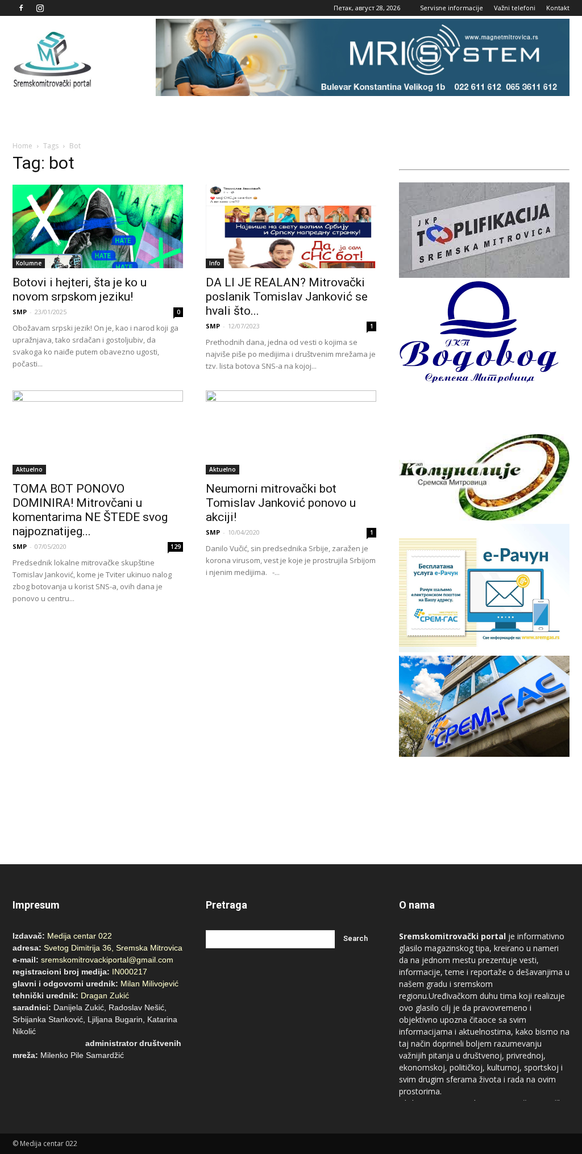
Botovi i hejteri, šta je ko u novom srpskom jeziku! (80, 289)
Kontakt (557, 7)
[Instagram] (39, 8)
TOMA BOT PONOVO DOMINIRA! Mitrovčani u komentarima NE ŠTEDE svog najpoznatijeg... (90, 510)
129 (176, 547)
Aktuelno (29, 469)
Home (22, 146)
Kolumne (28, 263)
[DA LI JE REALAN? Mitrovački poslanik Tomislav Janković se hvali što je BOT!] (291, 226)
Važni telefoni (514, 7)
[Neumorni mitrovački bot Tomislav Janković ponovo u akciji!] (291, 432)
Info (215, 263)
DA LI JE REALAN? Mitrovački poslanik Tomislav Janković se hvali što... (287, 297)
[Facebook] (21, 8)
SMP (20, 311)
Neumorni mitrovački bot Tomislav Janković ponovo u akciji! (281, 503)
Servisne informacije (451, 7)
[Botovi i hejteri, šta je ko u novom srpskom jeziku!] (98, 226)
